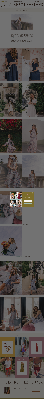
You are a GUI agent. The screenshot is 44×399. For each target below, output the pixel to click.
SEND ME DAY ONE (28, 203)
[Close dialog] (32, 193)
